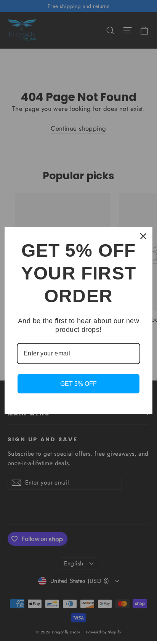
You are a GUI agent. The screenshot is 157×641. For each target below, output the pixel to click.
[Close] (143, 236)
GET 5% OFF (78, 383)
